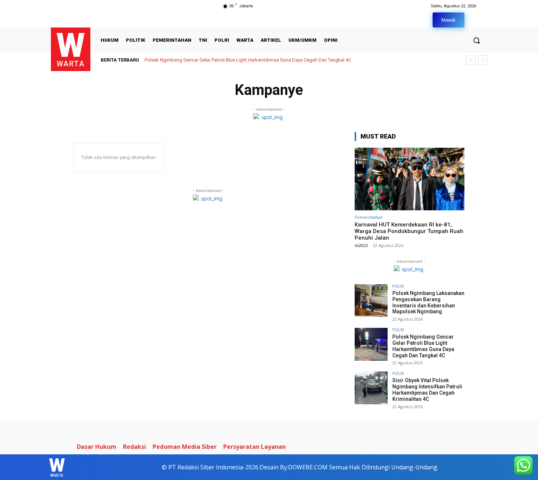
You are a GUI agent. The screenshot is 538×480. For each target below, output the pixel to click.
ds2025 (361, 245)
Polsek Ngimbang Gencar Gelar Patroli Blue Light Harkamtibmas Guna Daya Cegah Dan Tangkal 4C (423, 346)
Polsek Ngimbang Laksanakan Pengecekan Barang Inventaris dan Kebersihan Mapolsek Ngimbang (428, 302)
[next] (482, 59)
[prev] (470, 59)
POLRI (398, 286)
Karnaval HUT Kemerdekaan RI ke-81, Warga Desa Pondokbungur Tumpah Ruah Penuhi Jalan (409, 231)
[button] (476, 40)
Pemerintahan (369, 217)
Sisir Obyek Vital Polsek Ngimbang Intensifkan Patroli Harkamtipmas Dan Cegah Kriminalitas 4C (249, 60)
